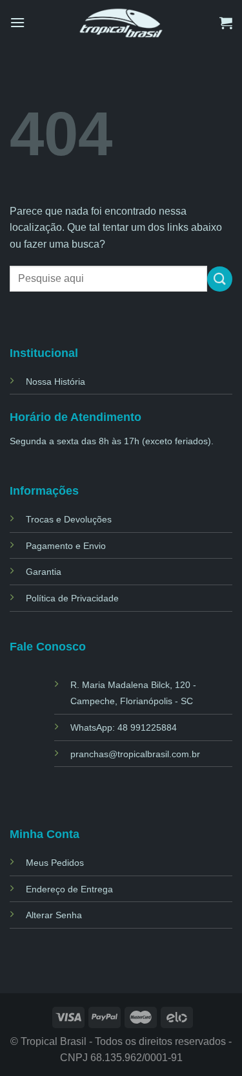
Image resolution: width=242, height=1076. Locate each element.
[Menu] (17, 22)
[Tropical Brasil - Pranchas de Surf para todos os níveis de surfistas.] (121, 22)
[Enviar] (219, 279)
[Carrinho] (225, 22)
